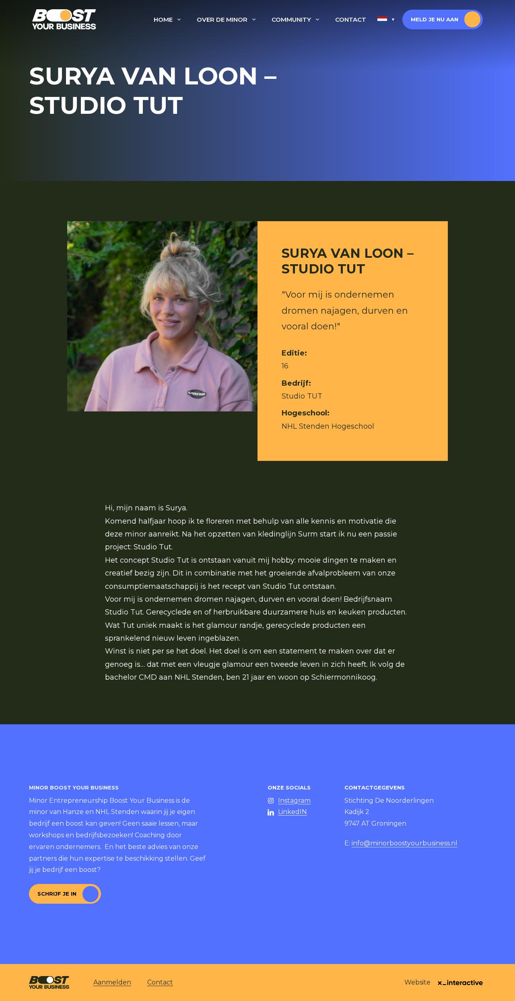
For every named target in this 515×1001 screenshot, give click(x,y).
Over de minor (222, 19)
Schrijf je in (56, 893)
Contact (350, 19)
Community (291, 19)
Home (163, 19)
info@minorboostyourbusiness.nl (404, 843)
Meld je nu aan (434, 19)
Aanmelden (112, 982)
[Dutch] (386, 20)
